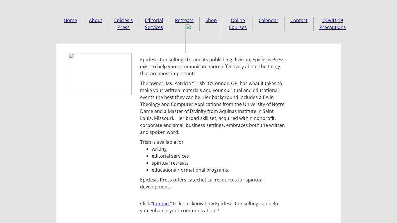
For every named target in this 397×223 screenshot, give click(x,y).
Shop (211, 20)
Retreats (184, 20)
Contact (298, 20)
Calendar (268, 20)
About (95, 20)
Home (70, 20)
